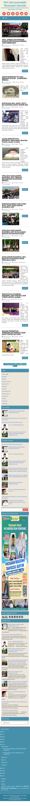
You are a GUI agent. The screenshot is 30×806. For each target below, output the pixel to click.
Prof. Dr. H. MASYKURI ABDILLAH (16, 425)
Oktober (4, 757)
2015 (2, 770)
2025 (2, 731)
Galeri (21, 107)
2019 (2, 739)
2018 (2, 742)
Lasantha (24, 798)
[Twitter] (8, 13)
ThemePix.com (10, 798)
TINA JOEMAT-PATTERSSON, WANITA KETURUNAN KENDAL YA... (15, 749)
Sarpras (4, 401)
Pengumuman (5, 393)
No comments (6, 46)
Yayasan (4, 403)
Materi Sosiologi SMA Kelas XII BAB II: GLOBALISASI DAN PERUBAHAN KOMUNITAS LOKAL (17, 433)
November (5, 746)
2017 (2, 744)
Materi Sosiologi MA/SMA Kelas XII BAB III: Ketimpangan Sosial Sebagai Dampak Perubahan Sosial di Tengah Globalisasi (17, 470)
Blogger (17, 796)
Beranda (18, 364)
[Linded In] (17, 13)
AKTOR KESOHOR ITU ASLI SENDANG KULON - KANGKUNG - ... (14, 753)
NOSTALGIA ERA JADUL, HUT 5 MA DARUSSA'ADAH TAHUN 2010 (15, 104)
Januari (4, 765)
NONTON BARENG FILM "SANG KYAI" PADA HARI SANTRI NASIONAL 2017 (14, 205)
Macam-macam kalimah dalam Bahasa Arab (12, 422)
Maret (3, 760)
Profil (3, 398)
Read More (25, 70)
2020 (2, 736)
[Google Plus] (13, 13)
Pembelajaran (5, 391)
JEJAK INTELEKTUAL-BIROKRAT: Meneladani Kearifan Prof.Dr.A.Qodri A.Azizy (15, 140)
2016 (2, 768)
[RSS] (26, 13)
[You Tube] (22, 13)
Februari (4, 762)
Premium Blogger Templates (15, 799)
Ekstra (3, 376)
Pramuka (4, 396)
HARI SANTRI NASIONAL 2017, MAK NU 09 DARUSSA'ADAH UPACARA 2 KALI (14, 258)
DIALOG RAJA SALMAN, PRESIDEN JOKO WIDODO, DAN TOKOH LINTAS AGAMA (14, 295)
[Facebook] (4, 13)
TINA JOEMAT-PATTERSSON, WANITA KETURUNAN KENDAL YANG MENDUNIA (14, 41)
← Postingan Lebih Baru (9, 364)
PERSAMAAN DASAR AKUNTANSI (10, 710)
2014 (2, 773)
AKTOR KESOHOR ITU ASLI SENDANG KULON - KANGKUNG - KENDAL (15, 78)
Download (4, 374)
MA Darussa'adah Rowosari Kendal (15, 4)
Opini (22, 82)
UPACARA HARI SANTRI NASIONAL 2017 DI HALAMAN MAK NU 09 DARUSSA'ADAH (14, 232)
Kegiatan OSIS (5, 381)
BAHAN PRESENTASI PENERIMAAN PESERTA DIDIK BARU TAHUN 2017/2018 (14, 332)
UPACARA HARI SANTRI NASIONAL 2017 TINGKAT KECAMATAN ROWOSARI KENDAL (12, 178)
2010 (2, 775)
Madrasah (22, 262)
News (22, 45)
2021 (2, 734)
